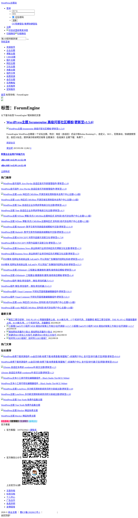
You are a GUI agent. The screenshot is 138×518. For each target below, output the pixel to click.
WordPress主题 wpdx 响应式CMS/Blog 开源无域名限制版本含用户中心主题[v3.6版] (40, 200)
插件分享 (10, 73)
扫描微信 (10, 33)
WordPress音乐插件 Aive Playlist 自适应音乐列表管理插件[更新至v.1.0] (34, 189)
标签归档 (10, 494)
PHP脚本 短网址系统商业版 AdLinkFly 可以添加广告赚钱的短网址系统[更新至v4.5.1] (41, 264)
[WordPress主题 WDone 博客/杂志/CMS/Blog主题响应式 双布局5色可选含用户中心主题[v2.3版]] (46, 216)
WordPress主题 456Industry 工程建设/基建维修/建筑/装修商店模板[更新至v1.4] (37, 275)
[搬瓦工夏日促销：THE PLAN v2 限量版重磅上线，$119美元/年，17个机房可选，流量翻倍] (50, 319)
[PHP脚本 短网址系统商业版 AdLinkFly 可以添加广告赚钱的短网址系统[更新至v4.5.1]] (42, 259)
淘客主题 (10, 70)
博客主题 (10, 54)
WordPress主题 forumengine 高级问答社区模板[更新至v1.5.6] (49, 122)
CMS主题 (10, 57)
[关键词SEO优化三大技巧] (19, 335)
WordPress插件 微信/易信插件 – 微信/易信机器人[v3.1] (26, 286)
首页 (3, 95)
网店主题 (10, 63)
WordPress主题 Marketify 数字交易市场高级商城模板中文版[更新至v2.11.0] (35, 232)
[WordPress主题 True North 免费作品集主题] (21, 400)
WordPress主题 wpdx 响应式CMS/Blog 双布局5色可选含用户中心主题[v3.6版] (37, 308)
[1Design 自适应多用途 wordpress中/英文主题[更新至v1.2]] (28, 367)
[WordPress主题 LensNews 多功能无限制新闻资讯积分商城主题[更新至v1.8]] (37, 389)
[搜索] (28, 39)
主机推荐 (10, 86)
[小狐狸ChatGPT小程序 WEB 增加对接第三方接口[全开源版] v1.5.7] (39, 326)
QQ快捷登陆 (18, 24)
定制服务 (10, 89)
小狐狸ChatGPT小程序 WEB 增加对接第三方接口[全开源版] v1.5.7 (103, 326)
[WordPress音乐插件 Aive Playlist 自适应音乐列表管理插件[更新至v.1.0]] (35, 183)
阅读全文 (10, 143)
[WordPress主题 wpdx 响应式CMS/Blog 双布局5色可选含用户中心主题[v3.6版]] (38, 302)
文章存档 (10, 491)
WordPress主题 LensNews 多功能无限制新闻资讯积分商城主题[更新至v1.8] (36, 394)
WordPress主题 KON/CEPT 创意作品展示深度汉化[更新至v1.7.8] (31, 243)
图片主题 (10, 60)
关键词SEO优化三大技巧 (44, 335)
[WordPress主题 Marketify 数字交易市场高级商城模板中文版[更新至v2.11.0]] (37, 227)
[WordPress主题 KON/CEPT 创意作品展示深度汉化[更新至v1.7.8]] (32, 237)
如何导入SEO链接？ (38, 338)
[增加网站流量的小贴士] (18, 332)
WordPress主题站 (9, 3)
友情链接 (10, 507)
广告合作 (10, 500)
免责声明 (10, 503)
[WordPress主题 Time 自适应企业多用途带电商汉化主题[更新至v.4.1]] (33, 205)
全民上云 (23, 421)
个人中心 (10, 497)
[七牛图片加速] (64, 512)
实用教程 (10, 83)
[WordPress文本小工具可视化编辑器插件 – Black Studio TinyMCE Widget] (35, 378)
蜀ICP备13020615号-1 (30, 512)
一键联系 (32, 430)
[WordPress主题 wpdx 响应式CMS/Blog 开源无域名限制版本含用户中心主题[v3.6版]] (41, 194)
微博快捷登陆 (30, 24)
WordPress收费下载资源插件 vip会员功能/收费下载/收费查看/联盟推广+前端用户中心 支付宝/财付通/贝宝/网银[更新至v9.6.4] (59, 362)
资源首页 (10, 47)
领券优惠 (5, 421)
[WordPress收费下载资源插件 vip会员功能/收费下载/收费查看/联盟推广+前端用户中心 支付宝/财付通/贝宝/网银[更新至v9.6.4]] (60, 356)
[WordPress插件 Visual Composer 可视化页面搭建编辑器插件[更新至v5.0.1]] (36, 291)
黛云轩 (9, 148)
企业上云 (14, 421)
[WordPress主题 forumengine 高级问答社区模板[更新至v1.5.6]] (35, 129)
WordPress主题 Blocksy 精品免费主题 (18, 416)
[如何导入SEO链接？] (17, 338)
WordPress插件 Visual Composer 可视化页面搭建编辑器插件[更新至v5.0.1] (35, 297)
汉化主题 (10, 66)
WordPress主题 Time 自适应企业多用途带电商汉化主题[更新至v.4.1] (32, 210)
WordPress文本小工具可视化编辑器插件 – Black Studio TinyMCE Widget (34, 383)
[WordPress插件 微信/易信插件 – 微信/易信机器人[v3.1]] (27, 281)
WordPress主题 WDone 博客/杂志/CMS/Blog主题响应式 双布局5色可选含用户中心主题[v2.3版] (45, 221)
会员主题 (10, 79)
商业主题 (12, 512)
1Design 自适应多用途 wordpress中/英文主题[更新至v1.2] (27, 373)
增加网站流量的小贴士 (41, 332)
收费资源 (10, 76)
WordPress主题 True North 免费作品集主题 (20, 405)
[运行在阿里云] (50, 512)
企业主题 (10, 50)
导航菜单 (5, 42)
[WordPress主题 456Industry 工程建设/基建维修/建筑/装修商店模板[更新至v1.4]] (38, 270)
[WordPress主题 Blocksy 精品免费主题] (19, 410)
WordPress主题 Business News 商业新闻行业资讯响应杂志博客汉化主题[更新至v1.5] (40, 254)
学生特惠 (33, 421)
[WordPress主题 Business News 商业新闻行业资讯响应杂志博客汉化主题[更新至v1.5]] (41, 248)
